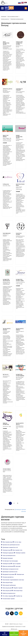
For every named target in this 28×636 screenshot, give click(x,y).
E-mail (23, 626)
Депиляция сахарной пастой (10, 547)
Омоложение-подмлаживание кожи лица (13, 579)
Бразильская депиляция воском (10, 544)
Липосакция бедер (7, 582)
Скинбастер (19, 596)
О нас (20, 624)
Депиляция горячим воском (9, 571)
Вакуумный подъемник (8, 574)
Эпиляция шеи (20, 574)
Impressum (18, 626)
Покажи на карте (23, 634)
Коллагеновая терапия (8, 598)
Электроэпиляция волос (9, 555)
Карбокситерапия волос (8, 593)
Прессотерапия (16, 563)
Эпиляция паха (6, 563)
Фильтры (4, 634)
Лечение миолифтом (7, 577)
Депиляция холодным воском (10, 569)
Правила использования (8, 626)
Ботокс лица (17, 542)
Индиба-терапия (17, 588)
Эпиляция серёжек (20, 553)
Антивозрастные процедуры (10, 561)
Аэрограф (17, 566)
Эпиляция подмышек (8, 553)
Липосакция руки (7, 588)
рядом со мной (14, 634)
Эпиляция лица (6, 550)
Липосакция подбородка (9, 585)
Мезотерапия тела (17, 550)
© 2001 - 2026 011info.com (11, 624)
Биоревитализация (7, 558)
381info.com (14, 629)
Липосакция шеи (6, 590)
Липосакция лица (17, 590)
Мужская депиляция (7, 566)
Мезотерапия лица (7, 542)
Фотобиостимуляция (8, 596)
